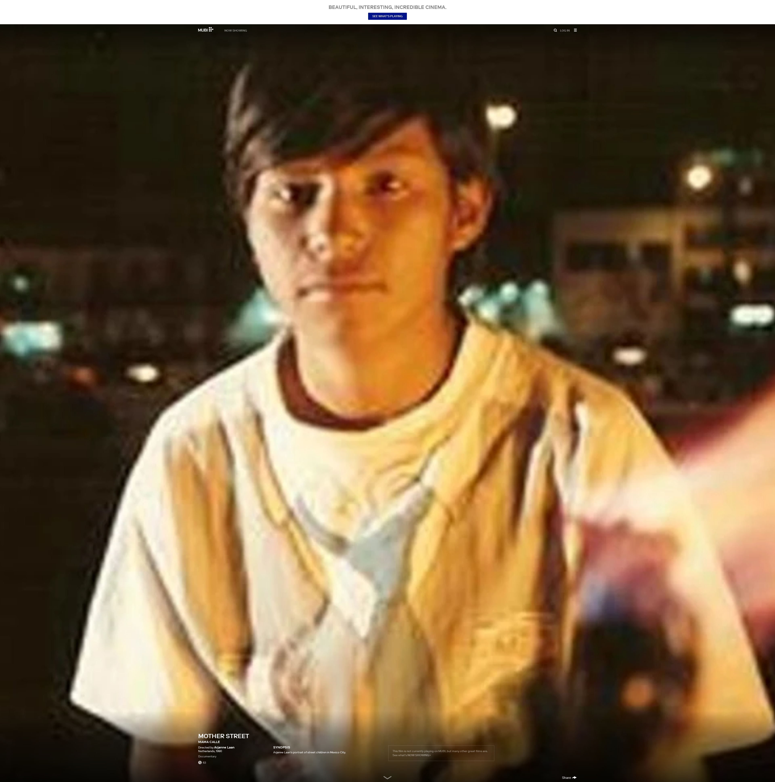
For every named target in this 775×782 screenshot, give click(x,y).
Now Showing (235, 30)
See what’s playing (387, 16)
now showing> (419, 755)
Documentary (207, 756)
